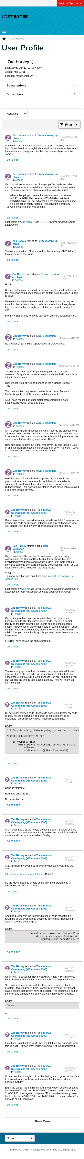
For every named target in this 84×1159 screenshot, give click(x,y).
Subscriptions (16, 85)
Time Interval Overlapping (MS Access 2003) (31, 511)
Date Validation (47, 336)
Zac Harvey (19, 135)
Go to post (13, 160)
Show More (42, 1121)
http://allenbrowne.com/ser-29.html (24, 874)
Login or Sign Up (68, 3)
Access (19, 141)
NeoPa (25, 588)
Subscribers (15, 94)
